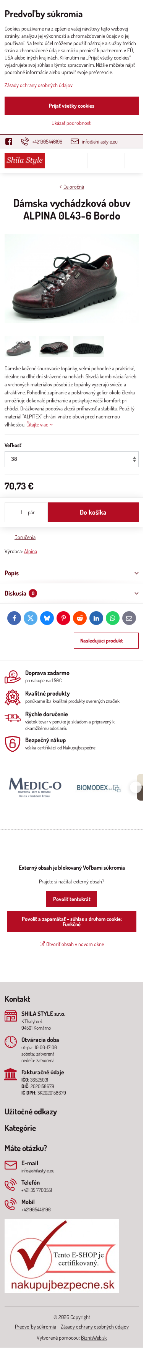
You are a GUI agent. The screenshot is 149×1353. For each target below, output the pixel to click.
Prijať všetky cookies (71, 105)
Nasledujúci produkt (101, 640)
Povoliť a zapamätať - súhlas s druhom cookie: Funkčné (72, 921)
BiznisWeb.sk (94, 1337)
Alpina (30, 551)
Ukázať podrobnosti (72, 122)
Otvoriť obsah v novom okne (74, 944)
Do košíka (93, 512)
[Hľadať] (96, 160)
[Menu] (134, 160)
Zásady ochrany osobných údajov (95, 1326)
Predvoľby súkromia (35, 1326)
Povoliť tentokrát (72, 899)
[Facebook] (11, 141)
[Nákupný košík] (115, 160)
